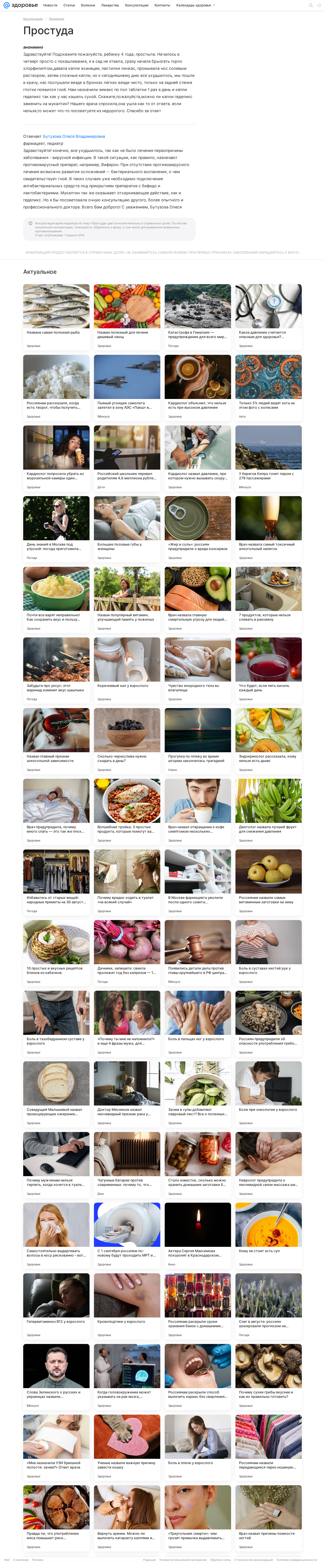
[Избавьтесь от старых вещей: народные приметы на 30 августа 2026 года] (56, 882)
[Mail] (7, 5)
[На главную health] (24, 5)
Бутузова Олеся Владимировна (74, 136)
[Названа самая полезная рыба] (56, 317)
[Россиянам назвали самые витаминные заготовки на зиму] (268, 882)
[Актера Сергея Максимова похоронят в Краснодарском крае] (198, 1236)
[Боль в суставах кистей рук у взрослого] (268, 953)
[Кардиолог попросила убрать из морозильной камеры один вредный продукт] (56, 458)
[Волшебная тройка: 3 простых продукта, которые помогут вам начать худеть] (127, 812)
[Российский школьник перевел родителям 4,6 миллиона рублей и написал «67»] (127, 458)
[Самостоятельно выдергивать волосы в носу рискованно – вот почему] (56, 1236)
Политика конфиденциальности (296, 1559)
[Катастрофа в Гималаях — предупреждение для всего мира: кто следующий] (198, 317)
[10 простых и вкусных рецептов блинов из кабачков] (56, 953)
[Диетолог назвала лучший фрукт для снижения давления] (268, 812)
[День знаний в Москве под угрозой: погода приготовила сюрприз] (56, 529)
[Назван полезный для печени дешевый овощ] (127, 317)
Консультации (33, 19)
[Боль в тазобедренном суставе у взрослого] (56, 1024)
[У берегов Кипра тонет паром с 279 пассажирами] (268, 458)
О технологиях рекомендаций (253, 1559)
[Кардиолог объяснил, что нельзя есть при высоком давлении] (198, 388)
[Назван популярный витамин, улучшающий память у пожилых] (127, 600)
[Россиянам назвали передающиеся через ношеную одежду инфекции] (268, 1448)
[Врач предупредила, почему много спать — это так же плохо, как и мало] (56, 812)
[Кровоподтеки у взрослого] (127, 1306)
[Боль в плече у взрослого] (198, 1448)
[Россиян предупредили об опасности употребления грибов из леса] (268, 1024)
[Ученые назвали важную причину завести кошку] (127, 1448)
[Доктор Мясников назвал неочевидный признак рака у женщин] (127, 1094)
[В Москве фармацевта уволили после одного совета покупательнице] (198, 882)
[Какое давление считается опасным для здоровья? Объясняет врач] (268, 317)
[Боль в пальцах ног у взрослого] (198, 1024)
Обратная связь (220, 1559)
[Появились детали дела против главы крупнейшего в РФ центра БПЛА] (198, 953)
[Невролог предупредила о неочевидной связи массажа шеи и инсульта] (268, 1165)
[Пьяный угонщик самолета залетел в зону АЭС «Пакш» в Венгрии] (127, 388)
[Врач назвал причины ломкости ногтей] (268, 1518)
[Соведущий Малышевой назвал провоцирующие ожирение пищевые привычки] (56, 1094)
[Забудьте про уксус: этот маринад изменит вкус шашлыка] (56, 670)
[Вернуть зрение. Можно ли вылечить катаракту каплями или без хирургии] (127, 1518)
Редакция (149, 1559)
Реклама (37, 1559)
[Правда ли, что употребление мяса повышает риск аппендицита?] (56, 1518)
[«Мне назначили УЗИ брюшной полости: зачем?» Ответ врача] (56, 1448)
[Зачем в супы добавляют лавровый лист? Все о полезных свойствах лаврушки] (198, 1094)
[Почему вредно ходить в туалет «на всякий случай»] (127, 882)
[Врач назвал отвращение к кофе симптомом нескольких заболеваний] (198, 812)
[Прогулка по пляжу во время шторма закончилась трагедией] (198, 741)
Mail (7, 1559)
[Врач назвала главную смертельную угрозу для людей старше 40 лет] (198, 600)
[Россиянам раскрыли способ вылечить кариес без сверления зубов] (198, 1377)
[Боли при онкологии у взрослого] (268, 1094)
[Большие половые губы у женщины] (127, 529)
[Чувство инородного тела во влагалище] (198, 670)
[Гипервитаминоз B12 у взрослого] (56, 1306)
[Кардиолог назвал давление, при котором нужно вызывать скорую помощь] (198, 458)
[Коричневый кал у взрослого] (127, 670)
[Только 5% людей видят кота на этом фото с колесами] (268, 388)
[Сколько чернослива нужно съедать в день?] (127, 741)
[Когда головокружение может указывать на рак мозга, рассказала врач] (127, 1377)
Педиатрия (56, 19)
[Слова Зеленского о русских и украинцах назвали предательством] (56, 1377)
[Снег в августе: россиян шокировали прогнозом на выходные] (268, 1306)
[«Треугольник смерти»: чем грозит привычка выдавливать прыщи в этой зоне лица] (198, 1518)
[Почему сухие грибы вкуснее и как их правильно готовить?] (268, 1377)
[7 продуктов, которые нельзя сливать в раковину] (268, 600)
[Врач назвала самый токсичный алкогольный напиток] (268, 529)
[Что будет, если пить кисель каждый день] (268, 670)
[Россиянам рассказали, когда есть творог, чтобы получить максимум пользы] (56, 388)
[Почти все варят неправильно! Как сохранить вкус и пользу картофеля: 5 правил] (56, 600)
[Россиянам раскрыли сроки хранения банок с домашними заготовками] (198, 1306)
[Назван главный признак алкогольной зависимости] (56, 741)
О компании (21, 1559)
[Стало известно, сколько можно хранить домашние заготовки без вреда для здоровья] (198, 1165)
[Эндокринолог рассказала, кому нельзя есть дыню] (268, 741)
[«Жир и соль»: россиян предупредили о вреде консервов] (198, 529)
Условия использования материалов (183, 1559)
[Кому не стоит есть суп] (268, 1236)
